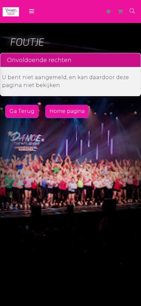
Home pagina (67, 111)
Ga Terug (22, 111)
